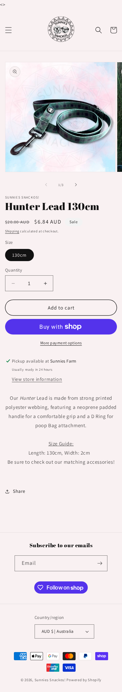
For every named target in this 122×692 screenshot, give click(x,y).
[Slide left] (46, 184)
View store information (37, 379)
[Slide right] (75, 184)
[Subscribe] (99, 563)
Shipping (12, 231)
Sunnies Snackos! (50, 679)
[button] (8, 30)
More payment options (61, 342)
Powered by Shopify (83, 679)
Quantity (13, 270)
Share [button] (19, 491)
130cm (19, 255)
